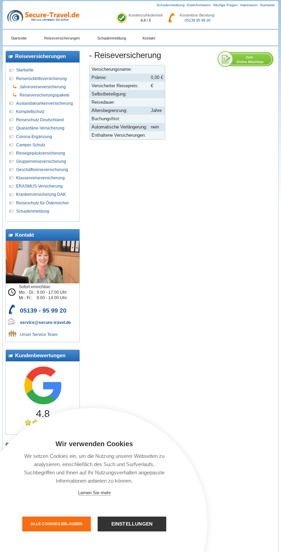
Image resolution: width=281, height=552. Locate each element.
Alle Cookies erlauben (56, 524)
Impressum (248, 5)
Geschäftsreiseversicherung (42, 169)
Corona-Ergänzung (34, 136)
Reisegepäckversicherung (40, 153)
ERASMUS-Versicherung (39, 186)
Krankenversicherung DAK (41, 194)
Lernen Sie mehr (94, 492)
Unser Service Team (39, 334)
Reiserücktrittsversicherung (41, 78)
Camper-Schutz (30, 145)
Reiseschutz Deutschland (40, 119)
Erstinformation (199, 5)
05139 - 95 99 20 (43, 310)
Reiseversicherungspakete (45, 95)
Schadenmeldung (171, 5)
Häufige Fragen (225, 5)
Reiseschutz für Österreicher (42, 203)
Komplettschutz (30, 111)
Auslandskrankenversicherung (44, 103)
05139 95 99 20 (197, 20)
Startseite (267, 5)
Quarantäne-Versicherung (40, 128)
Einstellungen (132, 524)
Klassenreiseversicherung (40, 178)
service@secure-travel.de (45, 322)
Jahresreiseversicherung (43, 87)
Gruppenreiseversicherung (41, 161)
